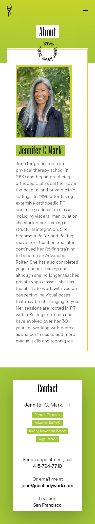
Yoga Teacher (47, 439)
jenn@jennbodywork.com (47, 485)
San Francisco (47, 505)
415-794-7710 (47, 466)
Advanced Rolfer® (47, 423)
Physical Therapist (47, 415)
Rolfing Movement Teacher (47, 431)
